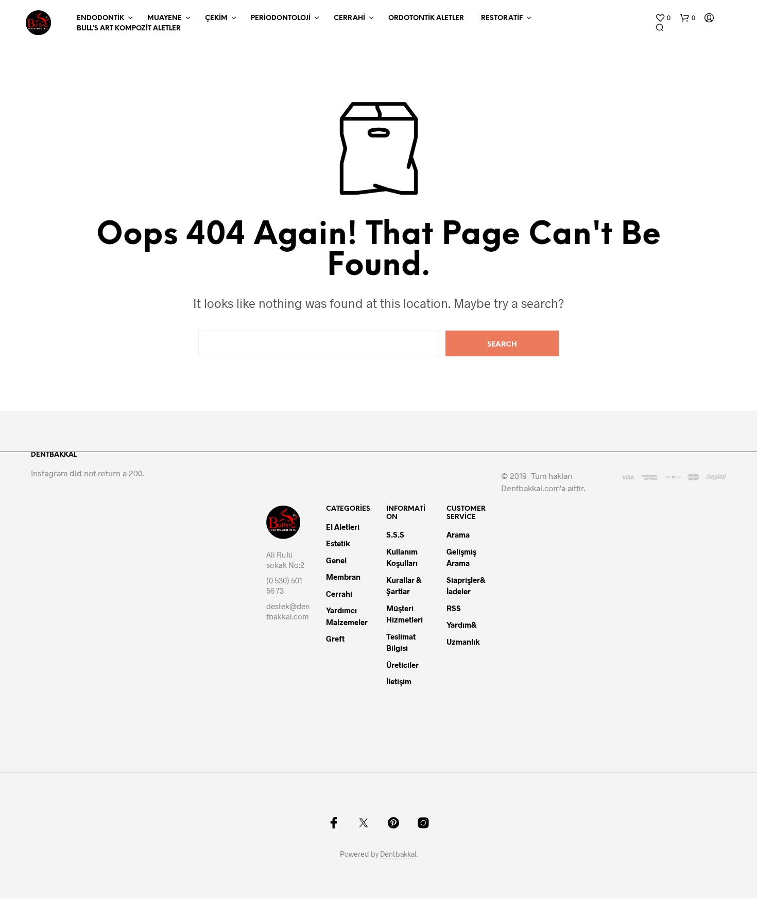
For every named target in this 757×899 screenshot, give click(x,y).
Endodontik (100, 18)
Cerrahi (349, 18)
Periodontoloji (281, 18)
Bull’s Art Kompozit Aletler (129, 28)
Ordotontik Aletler (426, 18)
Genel (336, 560)
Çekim (216, 18)
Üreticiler (402, 664)
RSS (453, 608)
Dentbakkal (398, 854)
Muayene (164, 18)
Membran (343, 576)
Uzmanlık (463, 641)
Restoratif (502, 18)
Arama (458, 534)
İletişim (398, 681)
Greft (335, 638)
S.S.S (395, 534)
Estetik (338, 543)
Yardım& (462, 624)
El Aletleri (342, 526)
